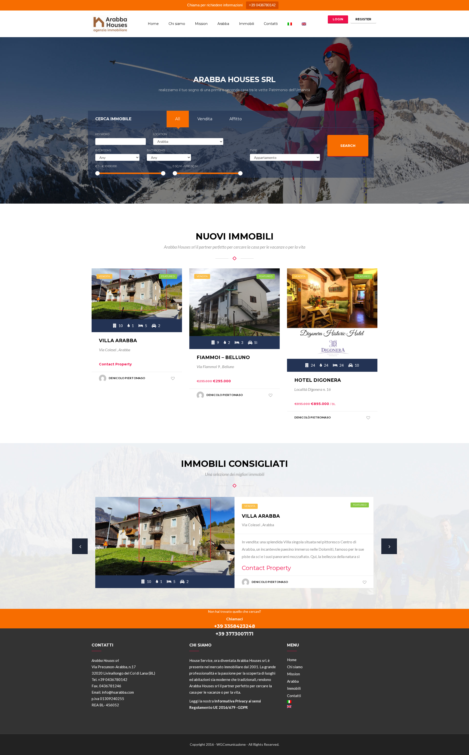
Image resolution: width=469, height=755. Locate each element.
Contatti (271, 24)
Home (153, 24)
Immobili (246, 24)
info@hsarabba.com (118, 692)
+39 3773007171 (234, 634)
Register (363, 19)
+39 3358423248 (234, 626)
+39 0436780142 (262, 5)
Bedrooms (103, 150)
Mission (201, 24)
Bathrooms (156, 150)
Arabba (223, 24)
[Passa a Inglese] (304, 24)
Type (253, 150)
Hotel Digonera (317, 380)
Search (347, 145)
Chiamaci (234, 618)
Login (338, 19)
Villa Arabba (118, 340)
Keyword (102, 134)
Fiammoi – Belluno (223, 357)
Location (160, 134)
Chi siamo (177, 24)
